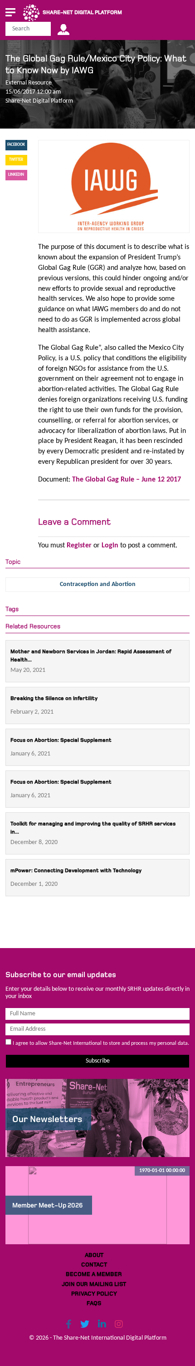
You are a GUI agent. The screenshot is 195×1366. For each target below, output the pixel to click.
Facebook (16, 145)
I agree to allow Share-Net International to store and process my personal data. (100, 1043)
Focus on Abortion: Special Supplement (61, 740)
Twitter (16, 160)
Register (79, 545)
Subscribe (98, 1061)
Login (110, 545)
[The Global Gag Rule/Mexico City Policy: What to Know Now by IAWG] (113, 186)
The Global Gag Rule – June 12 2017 (126, 479)
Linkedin (16, 175)
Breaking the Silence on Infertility (54, 698)
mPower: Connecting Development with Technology (75, 871)
